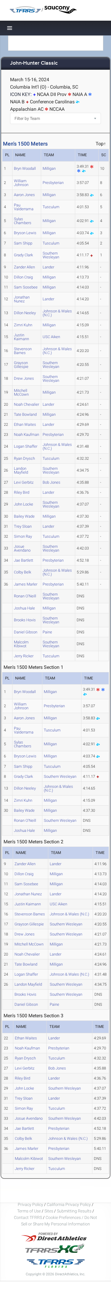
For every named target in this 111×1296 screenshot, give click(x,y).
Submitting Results (74, 1211)
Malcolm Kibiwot (21, 644)
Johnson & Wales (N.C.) (57, 313)
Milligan (49, 168)
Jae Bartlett (23, 560)
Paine (47, 632)
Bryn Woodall (25, 168)
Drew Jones (24, 378)
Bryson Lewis (25, 233)
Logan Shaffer (25, 446)
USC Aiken (51, 337)
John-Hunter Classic (34, 63)
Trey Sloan (23, 526)
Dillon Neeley (25, 313)
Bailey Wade (24, 516)
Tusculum (51, 207)
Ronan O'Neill (25, 596)
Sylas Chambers (22, 221)
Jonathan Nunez (22, 299)
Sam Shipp (23, 243)
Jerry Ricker (23, 656)
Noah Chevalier (26, 404)
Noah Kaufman (26, 434)
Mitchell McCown (21, 392)
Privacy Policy (30, 1204)
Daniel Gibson (25, 632)
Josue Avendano (22, 548)
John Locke (23, 504)
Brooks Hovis (25, 620)
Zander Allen (24, 267)
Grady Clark (23, 255)
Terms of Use (29, 1211)
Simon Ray (23, 536)
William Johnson (21, 183)
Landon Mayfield (21, 470)
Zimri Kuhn (23, 325)
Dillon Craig (23, 277)
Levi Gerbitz (23, 482)
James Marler (25, 584)
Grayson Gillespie (21, 365)
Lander (48, 267)
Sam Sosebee (26, 287)
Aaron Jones (24, 195)
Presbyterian (53, 182)
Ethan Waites (25, 424)
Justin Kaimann (21, 337)
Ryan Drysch (24, 458)
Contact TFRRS (28, 1217)
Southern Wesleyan (51, 255)
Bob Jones (51, 482)
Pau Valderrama (23, 207)
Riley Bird (21, 492)
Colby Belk (22, 572)
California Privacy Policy (69, 1204)
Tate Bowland (25, 414)
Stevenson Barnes (23, 351)
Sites (48, 1211)
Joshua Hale (24, 608)
